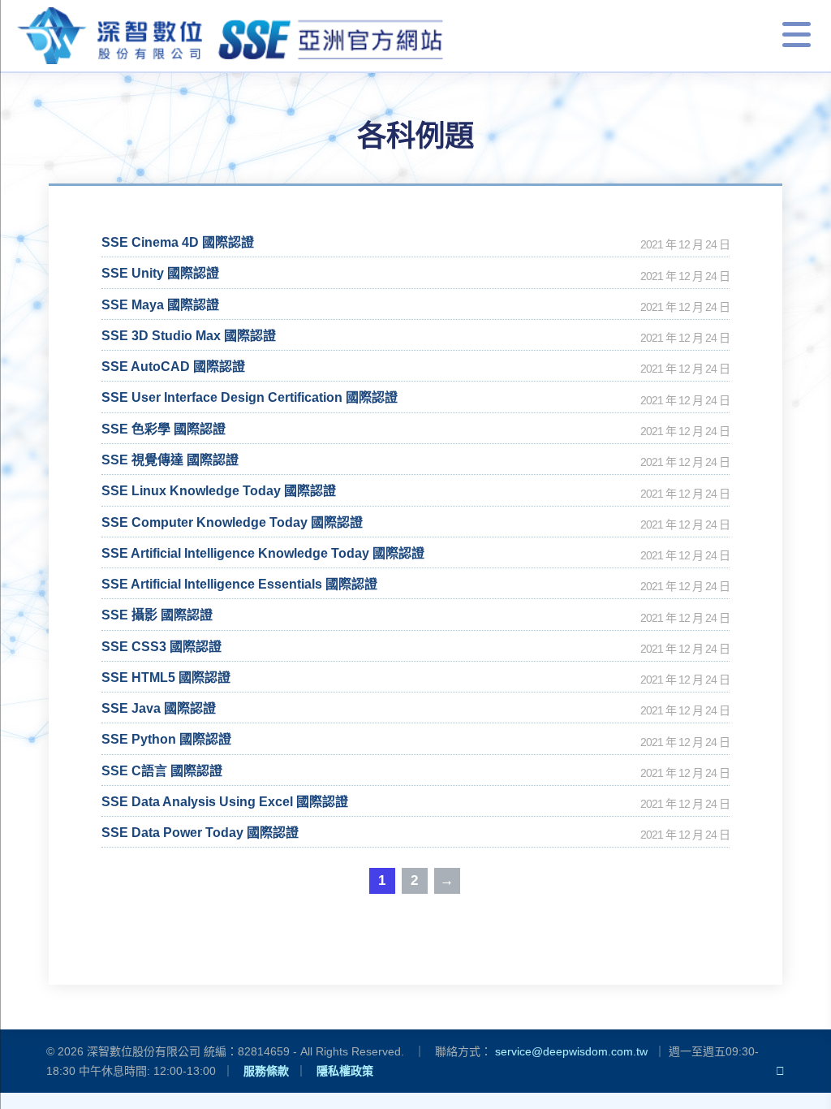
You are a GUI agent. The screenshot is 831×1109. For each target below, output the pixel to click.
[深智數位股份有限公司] (231, 35)
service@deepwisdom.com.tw (571, 1051)
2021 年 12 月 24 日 (685, 244)
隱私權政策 (344, 1070)
